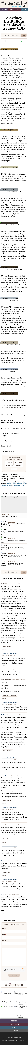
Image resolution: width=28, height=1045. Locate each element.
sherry (2, 894)
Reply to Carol (6, 872)
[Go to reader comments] (6, 40)
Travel (24, 9)
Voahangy (3, 775)
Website (4, 940)
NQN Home (14, 1030)
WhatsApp (19, 465)
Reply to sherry (6, 914)
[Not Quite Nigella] (14, 4)
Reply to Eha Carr (7, 646)
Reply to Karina (6, 839)
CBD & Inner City (19, 483)
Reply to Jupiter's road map (10, 695)
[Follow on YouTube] (6, 985)
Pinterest (10, 465)
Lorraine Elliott (18, 1037)
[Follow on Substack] (9, 985)
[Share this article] (2, 40)
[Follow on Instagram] (12, 985)
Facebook (19, 462)
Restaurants (14, 9)
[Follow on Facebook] (22, 985)
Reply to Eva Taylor (7, 750)
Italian (9, 483)
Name (4, 928)
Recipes (4, 9)
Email (15, 469)
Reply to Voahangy (7, 800)
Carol (2, 861)
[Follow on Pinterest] (16, 985)
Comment (4, 947)
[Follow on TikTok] (19, 985)
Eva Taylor (4, 715)
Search (23, 35)
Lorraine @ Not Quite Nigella (9, 653)
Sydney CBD (6, 485)
